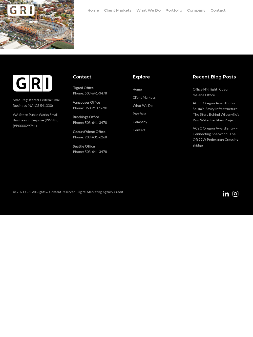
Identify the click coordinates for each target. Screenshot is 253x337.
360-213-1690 (96, 108)
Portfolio (174, 10)
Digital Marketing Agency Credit (100, 192)
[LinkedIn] (226, 195)
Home (93, 10)
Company (196, 10)
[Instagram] (235, 195)
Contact (218, 10)
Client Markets (117, 10)
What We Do (148, 10)
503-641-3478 (96, 93)
